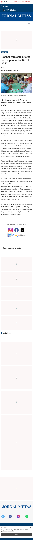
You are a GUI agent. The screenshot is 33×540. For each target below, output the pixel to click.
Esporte (4, 52)
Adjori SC (16, 1)
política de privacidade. (7, 531)
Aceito (16, 534)
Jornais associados (26, 1)
